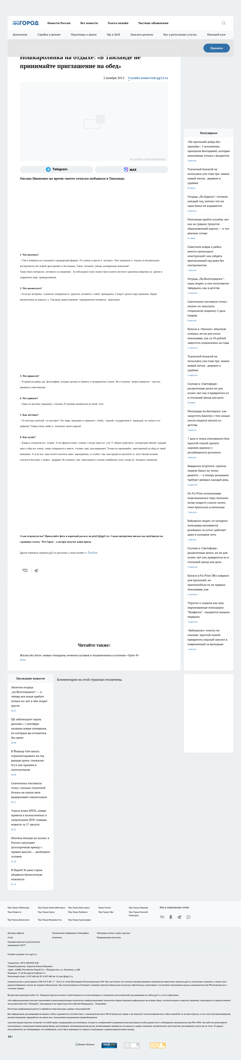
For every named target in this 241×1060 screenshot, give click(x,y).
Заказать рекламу (141, 34)
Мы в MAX (113, 34)
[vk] (25, 570)
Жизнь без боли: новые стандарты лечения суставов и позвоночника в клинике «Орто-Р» (79, 657)
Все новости (89, 23)
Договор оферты (16, 933)
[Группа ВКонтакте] (162, 917)
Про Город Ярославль (79, 907)
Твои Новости (14, 912)
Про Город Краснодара (79, 919)
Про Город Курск (46, 912)
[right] (229, 34)
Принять (216, 48)
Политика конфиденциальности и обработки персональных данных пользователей (49, 1009)
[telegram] (37, 570)
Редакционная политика (109, 937)
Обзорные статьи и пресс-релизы (113, 933)
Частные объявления (153, 23)
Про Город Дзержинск (18, 919)
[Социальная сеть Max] (131, 169)
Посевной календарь (220, 34)
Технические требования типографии (70, 933)
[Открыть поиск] (223, 23)
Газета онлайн (118, 23)
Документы (20, 34)
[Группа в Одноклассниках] (170, 917)
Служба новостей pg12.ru (148, 78)
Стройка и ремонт (49, 34)
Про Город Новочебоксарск (51, 907)
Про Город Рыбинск (78, 912)
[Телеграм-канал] (56, 169)
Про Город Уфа (105, 912)
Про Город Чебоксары (18, 907)
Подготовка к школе (84, 34)
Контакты (57, 937)
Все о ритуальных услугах (180, 34)
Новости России (59, 23)
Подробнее (100, 1003)
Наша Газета (104, 907)
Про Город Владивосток (50, 919)
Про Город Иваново (138, 907)
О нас (10, 937)
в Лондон (91, 552)
